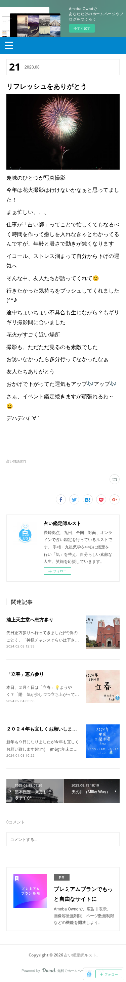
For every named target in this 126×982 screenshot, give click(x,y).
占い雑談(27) (16, 461)
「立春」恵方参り (25, 673)
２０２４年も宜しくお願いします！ (44, 728)
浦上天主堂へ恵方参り (29, 619)
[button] (9, 45)
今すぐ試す (82, 28)
